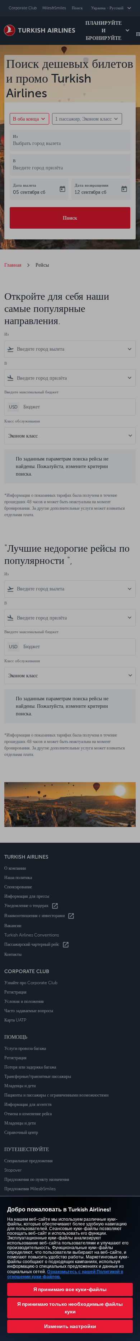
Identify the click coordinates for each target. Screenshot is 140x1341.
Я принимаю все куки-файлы (70, 1289)
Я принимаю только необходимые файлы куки (70, 1307)
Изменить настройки (70, 1326)
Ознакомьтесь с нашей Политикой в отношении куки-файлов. (65, 1274)
